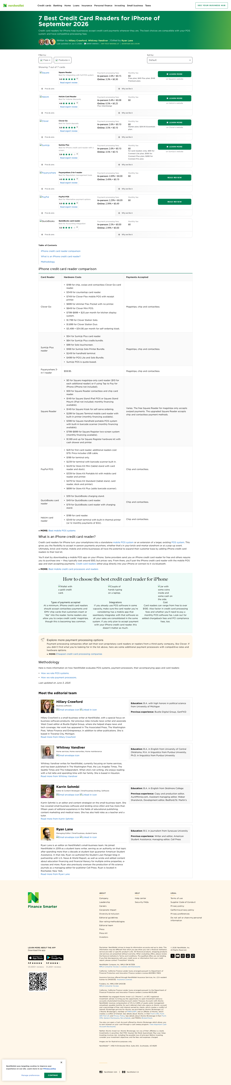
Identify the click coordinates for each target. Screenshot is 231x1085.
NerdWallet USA (110, 1072)
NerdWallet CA (133, 1072)
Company (103, 898)
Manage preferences (30, 1075)
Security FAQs (142, 902)
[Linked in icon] (88, 709)
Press (102, 929)
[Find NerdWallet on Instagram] (183, 956)
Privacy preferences (180, 914)
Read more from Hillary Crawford (58, 737)
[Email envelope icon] (67, 709)
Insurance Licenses (124, 979)
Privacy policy (177, 906)
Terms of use (177, 898)
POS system (178, 542)
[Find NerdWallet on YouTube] (178, 956)
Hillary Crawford (78, 40)
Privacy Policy (119, 1016)
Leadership (104, 902)
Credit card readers (85, 563)
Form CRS (155, 1014)
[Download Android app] (54, 957)
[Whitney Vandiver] (47, 42)
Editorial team (106, 925)
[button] (77, 79)
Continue (53, 1075)
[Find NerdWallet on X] (173, 956)
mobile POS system (123, 542)
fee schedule (125, 1018)
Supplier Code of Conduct (183, 902)
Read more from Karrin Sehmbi (57, 819)
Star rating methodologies (112, 921)
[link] (115, 251)
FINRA (129, 1012)
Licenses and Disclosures (130, 967)
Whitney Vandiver (98, 40)
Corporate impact (107, 910)
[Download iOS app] (36, 957)
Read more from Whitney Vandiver (59, 776)
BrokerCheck (147, 1018)
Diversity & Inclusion (109, 914)
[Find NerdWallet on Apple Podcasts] (188, 956)
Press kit (103, 933)
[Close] (61, 1062)
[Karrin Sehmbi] (47, 792)
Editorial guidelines (108, 918)
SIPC (135, 1012)
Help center (140, 898)
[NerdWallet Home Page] (13, 5)
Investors (103, 937)
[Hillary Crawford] (41, 42)
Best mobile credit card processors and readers (73, 569)
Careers (103, 906)
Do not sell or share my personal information (186, 919)
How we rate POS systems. (55, 673)
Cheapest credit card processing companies (79, 654)
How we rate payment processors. (59, 677)
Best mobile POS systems (62, 530)
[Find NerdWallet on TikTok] (193, 956)
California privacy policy (182, 910)
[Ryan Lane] (52, 42)
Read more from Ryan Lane (55, 874)
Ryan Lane (127, 40)
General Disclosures (112, 1018)
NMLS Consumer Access (109, 967)
